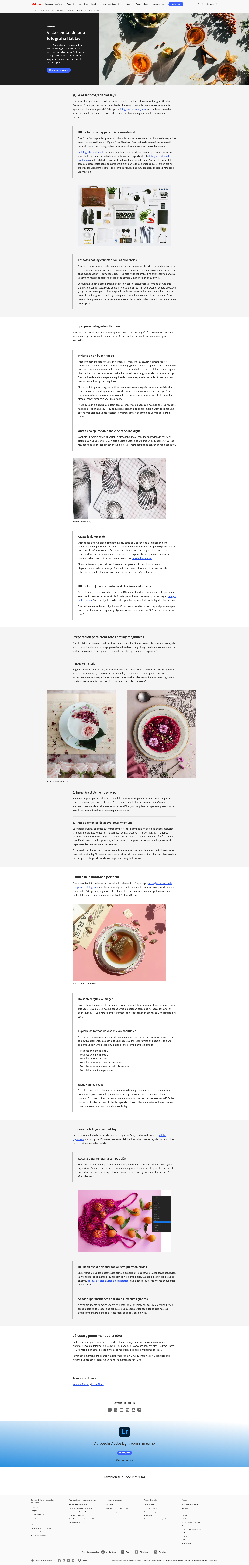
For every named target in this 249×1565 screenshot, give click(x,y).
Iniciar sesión (210, 4)
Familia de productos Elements (41, 1528)
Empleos (184, 1512)
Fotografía (70, 4)
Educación (109, 1505)
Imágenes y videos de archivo (40, 1532)
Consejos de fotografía (111, 4)
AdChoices (214, 1560)
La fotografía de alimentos (92, 152)
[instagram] (64, 1560)
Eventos (184, 1515)
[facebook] (59, 1560)
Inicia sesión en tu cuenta (190, 1505)
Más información (124, 1460)
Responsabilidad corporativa (191, 1522)
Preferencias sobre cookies (174, 1560)
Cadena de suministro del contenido (80, 1508)
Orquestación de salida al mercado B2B (81, 1519)
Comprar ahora (158, 4)
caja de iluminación (142, 558)
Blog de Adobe (186, 1543)
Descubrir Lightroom (58, 70)
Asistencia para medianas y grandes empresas (159, 1519)
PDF (32, 1521)
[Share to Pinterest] (127, 1410)
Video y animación (37, 1518)
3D (32, 1525)
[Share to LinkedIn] (121, 1410)
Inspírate (128, 4)
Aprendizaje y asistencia (88, 4)
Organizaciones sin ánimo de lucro (117, 1508)
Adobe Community (150, 1512)
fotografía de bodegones (133, 109)
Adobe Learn (148, 1515)
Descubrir (70, 10)
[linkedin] (73, 1560)
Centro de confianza (188, 1533)
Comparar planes (142, 4)
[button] (199, 4)
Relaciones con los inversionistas (192, 1526)
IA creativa (34, 1507)
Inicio (34, 10)
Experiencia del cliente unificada (79, 1512)
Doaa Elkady (97, 1384)
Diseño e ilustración (37, 1514)
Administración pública (113, 1512)
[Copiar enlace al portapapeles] (139, 1410)
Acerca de (185, 1508)
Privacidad (147, 1560)
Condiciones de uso (158, 1560)
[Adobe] (36, 4)
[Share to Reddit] (133, 1410)
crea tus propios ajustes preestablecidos (108, 1280)
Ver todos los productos (38, 1535)
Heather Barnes (81, 1384)
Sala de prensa (186, 1519)
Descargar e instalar (150, 1508)
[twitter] (68, 1560)
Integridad (185, 1536)
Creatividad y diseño (52, 4)
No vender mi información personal (196, 1560)
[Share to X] (115, 1410)
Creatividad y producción (76, 1515)
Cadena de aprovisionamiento (191, 1529)
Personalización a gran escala (78, 1505)
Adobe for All (186, 1540)
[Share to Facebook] (110, 1410)
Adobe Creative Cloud (46, 10)
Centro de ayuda (149, 1505)
